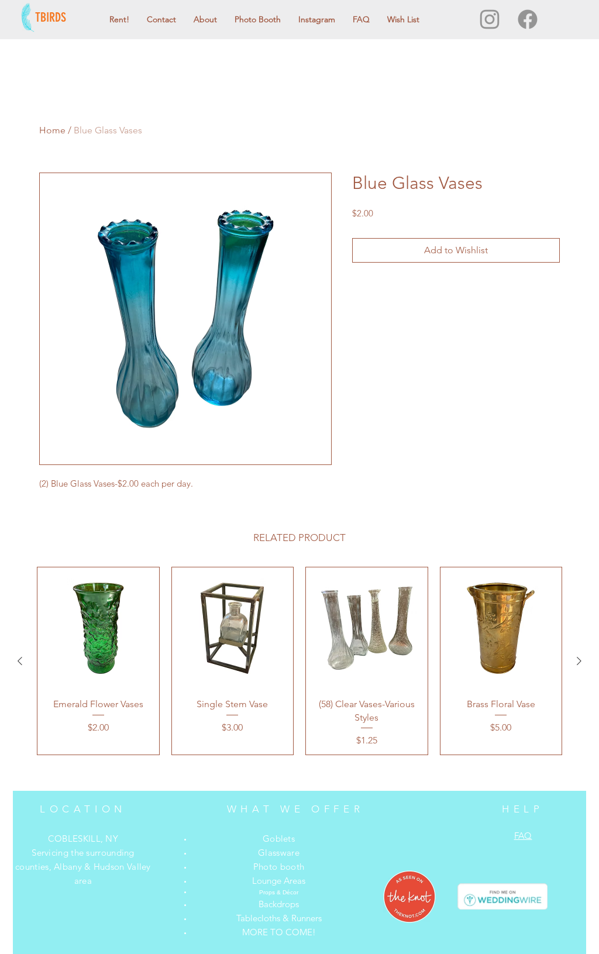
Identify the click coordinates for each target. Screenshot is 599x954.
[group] (299, 661)
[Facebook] (528, 19)
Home (52, 130)
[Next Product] (579, 661)
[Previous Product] (20, 661)
